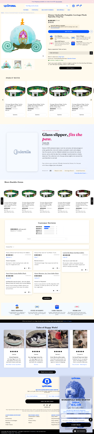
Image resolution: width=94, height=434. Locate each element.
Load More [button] (47, 298)
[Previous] (3, 36)
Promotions (9, 418)
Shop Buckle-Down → (80, 173)
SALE (69, 10)
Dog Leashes (54, 420)
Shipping (8, 422)
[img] (9, 255)
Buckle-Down (72, 58)
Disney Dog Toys (55, 422)
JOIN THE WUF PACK (47, 401)
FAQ (7, 416)
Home (2, 12)
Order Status (9, 424)
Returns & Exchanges (11, 420)
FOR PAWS (25, 10)
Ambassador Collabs (34, 416)
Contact (30, 418)
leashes (17, 409)
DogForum (11, 433)
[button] (52, 20)
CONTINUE (76, 425)
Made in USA (58, 170)
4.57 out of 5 (22, 229)
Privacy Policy (32, 420)
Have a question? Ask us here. (57, 49)
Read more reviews (47, 372)
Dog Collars (54, 416)
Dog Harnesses (55, 418)
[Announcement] (47, 1)
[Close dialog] (90, 378)
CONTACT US (47, 407)
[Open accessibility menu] (91, 420)
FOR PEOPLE (35, 10)
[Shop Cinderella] (22, 152)
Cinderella (45, 143)
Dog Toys (61, 57)
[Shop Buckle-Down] (50, 170)
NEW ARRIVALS (60, 10)
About (30, 422)
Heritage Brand (69, 170)
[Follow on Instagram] (47, 405)
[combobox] (45, 5)
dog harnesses (12, 409)
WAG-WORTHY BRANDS (47, 10)
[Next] (43, 36)
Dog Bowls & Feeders (57, 424)
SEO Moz (17, 433)
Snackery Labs (35, 431)
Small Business (80, 170)
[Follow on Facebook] (44, 405)
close (1, 1)
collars (22, 409)
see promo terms (55, 27)
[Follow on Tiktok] (50, 405)
